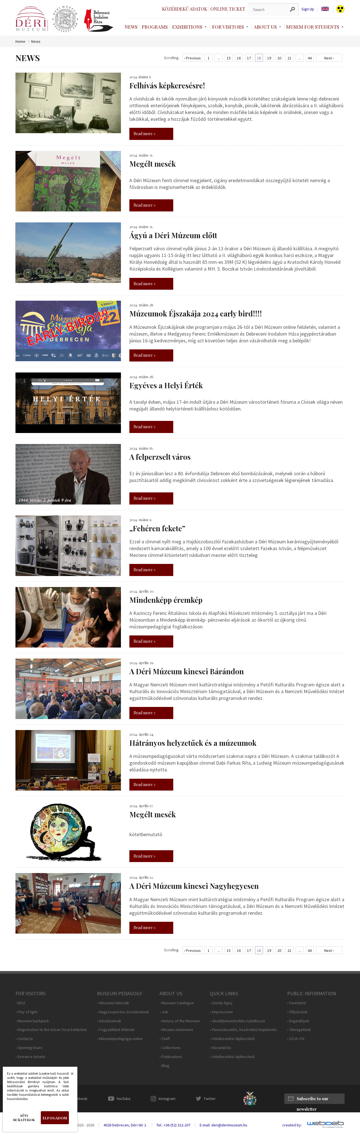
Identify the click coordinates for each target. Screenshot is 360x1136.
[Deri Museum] (31, 18)
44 (310, 58)
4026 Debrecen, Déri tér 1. (125, 1125)
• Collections (170, 1047)
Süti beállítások (24, 1117)
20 (279, 58)
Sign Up (308, 9)
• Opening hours (28, 1047)
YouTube (123, 1098)
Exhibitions (187, 27)
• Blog (164, 1065)
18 (259, 58)
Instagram (167, 1098)
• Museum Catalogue (176, 1003)
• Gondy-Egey (221, 1003)
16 (239, 58)
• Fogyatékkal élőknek (115, 1029)
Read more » (145, 133)
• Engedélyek (298, 1021)
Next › (329, 58)
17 (249, 58)
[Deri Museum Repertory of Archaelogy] (65, 19)
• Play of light (26, 1012)
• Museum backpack (32, 1021)
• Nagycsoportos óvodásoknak (123, 1012)
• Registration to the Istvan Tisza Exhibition (51, 1029)
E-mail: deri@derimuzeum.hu (223, 1125)
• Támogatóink (299, 1029)
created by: (292, 1125)
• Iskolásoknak (109, 1021)
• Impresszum (221, 1012)
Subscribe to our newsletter (312, 1100)
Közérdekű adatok (184, 9)
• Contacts (24, 1038)
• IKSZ (20, 1003)
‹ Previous (192, 58)
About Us (265, 27)
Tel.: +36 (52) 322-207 (173, 1125)
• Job (163, 1012)
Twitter (210, 1098)
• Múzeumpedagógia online (120, 1038)
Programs (155, 27)
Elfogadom (55, 1117)
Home (20, 41)
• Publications (170, 1056)
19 (269, 58)
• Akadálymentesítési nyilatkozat (237, 1021)
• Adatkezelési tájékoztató (232, 1038)
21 (289, 58)
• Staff (164, 1038)
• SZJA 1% (296, 1038)
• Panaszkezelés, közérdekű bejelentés (243, 1029)
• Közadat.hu (220, 1047)
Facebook (79, 1098)
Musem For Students (312, 27)
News (131, 27)
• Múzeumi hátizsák (113, 1003)
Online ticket (227, 9)
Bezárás (69, 1075)
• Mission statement (176, 1029)
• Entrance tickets (30, 1056)
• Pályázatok (297, 1012)
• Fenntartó (296, 1003)
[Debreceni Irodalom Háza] (98, 20)
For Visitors (228, 27)
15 (229, 58)
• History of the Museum (179, 1021)
